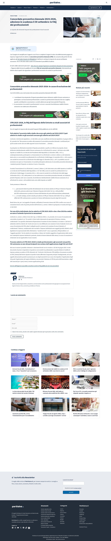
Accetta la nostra (85, 171)
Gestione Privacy (83, 527)
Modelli (61, 519)
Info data (62, 521)
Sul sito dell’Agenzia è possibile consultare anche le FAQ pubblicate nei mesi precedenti (34, 266)
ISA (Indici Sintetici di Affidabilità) (26, 59)
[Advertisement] (55, 444)
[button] (4, 2)
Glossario (62, 523)
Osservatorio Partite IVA (46, 521)
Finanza (35, 7)
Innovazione (50, 7)
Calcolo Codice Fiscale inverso (48, 512)
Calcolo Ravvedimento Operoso (48, 514)
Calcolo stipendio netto (46, 509)
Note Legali (81, 521)
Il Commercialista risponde (47, 525)
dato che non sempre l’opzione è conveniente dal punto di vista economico (52, 66)
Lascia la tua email (82, 162)
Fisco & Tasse (63, 512)
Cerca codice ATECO (45, 518)
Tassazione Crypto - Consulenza (48, 527)
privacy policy (77, 488)
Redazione (13, 33)
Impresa (12, 7)
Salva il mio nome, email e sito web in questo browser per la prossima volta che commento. (38, 332)
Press (80, 516)
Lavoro (19, 7)
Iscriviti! (88, 175)
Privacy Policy (82, 518)
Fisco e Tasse (27, 7)
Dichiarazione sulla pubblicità (85, 523)
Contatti (81, 511)
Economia (62, 516)
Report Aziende (44, 523)
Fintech (42, 7)
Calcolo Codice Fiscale (46, 511)
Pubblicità (81, 514)
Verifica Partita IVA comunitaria (48, 516)
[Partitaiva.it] (55, 2)
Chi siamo (81, 509)
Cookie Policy (82, 520)
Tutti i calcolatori (44, 520)
